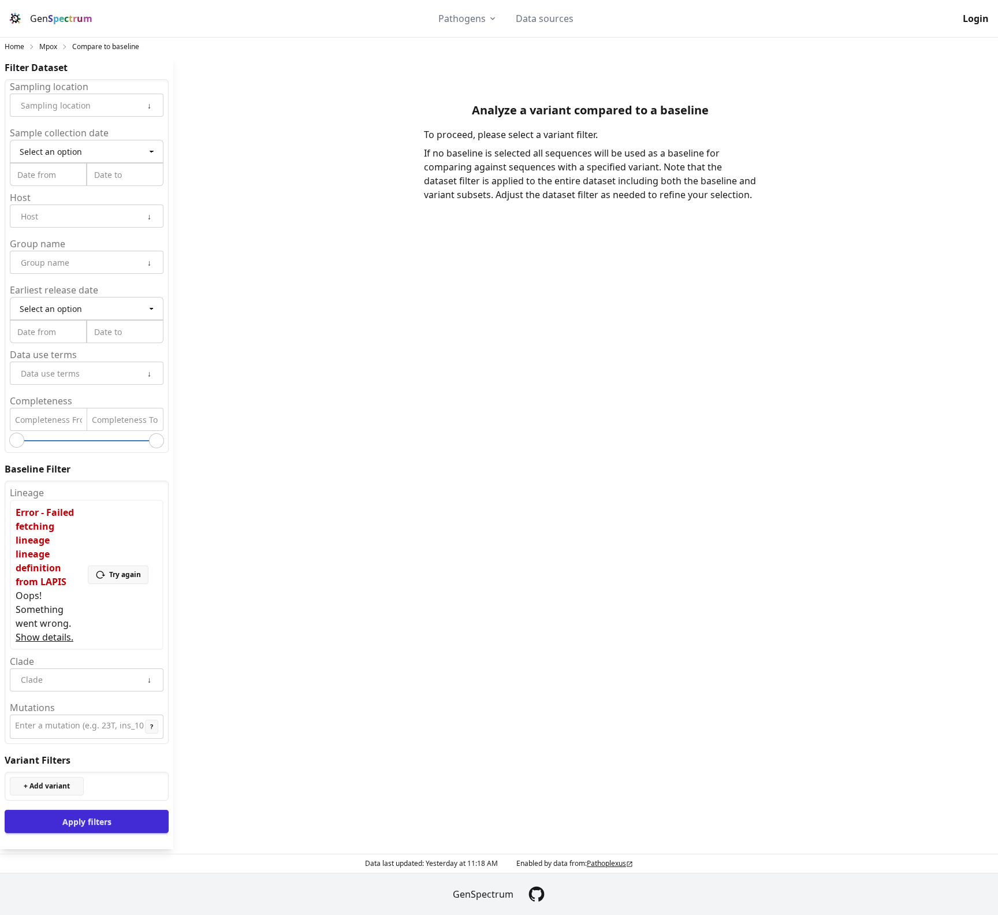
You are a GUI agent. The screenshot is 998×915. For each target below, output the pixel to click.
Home (14, 46)
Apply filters (86, 821)
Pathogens (462, 18)
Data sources (545, 18)
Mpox (48, 46)
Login (976, 18)
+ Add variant (47, 786)
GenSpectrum (483, 894)
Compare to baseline (105, 46)
